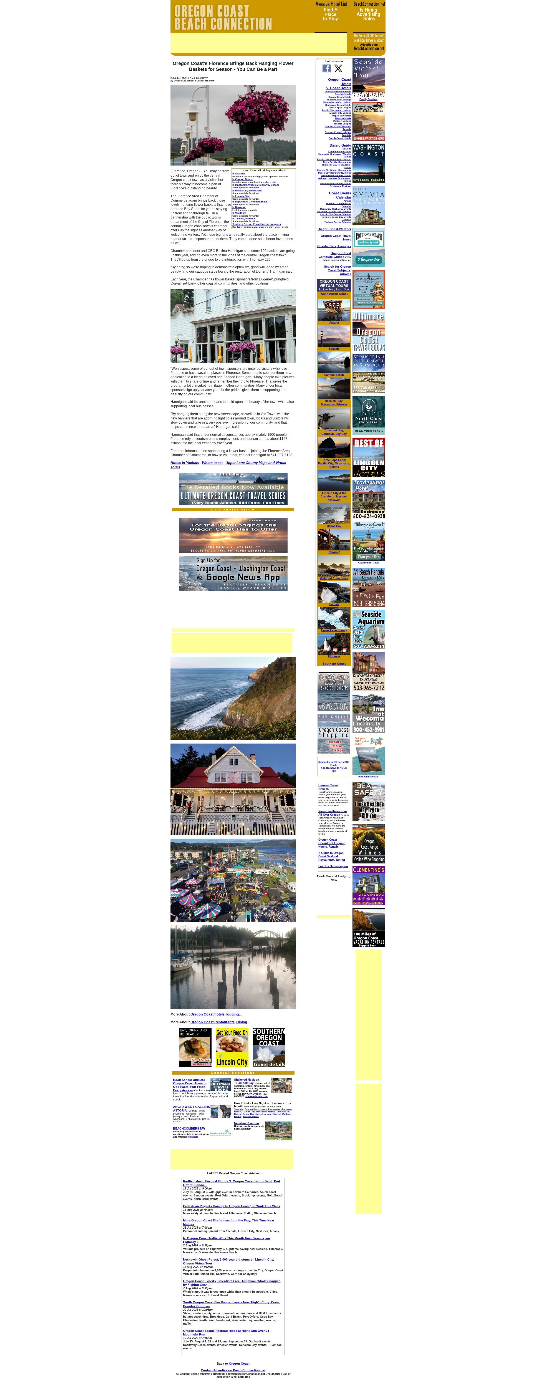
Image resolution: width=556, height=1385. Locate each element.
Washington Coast (334, 293)
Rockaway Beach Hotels (338, 105)
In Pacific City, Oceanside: (247, 190)
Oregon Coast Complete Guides (335, 254)
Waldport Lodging (342, 121)
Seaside (347, 148)
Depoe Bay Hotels (341, 115)
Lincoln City (330, 493)
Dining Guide (340, 145)
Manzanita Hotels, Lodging (337, 102)
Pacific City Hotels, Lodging (336, 110)
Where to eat (212, 463)
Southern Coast (334, 663)
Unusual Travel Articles (328, 787)
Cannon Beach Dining (339, 151)
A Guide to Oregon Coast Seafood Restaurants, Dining (331, 856)
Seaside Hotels (343, 94)
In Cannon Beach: (242, 179)
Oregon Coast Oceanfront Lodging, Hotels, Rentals (332, 843)
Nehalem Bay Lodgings (339, 99)
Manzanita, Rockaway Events (335, 209)
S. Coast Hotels (338, 88)
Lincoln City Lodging (340, 113)
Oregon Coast (239, 1363)
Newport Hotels (343, 118)
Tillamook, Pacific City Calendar (334, 211)
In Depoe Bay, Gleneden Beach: (250, 201)
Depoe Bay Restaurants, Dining (334, 173)
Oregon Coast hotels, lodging (214, 1014)
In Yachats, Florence (243, 218)
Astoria (347, 201)
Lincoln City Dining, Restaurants (334, 170)
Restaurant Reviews (340, 186)
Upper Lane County (242, 463)
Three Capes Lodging (340, 107)
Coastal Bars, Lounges (334, 246)
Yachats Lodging (342, 124)
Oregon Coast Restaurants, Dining (218, 1022)
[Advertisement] (258, 43)
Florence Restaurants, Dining (335, 183)
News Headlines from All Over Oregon (332, 813)
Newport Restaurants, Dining (336, 175)
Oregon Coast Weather (334, 229)
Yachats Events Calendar (337, 222)
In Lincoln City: (241, 196)
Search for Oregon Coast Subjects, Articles (337, 270)
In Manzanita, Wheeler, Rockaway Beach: (255, 185)
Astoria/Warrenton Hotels (338, 91)
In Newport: (239, 207)
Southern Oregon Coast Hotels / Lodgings (256, 224)
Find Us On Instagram (333, 866)
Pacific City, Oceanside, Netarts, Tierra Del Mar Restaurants (334, 160)
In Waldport (239, 213)
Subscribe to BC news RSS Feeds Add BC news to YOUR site (333, 766)
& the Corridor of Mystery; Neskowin (334, 496)
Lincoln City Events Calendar (335, 214)
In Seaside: (238, 173)
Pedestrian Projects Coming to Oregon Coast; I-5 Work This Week (231, 1206)
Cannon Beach (334, 374)
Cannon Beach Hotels (339, 97)
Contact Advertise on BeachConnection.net (233, 1370)
